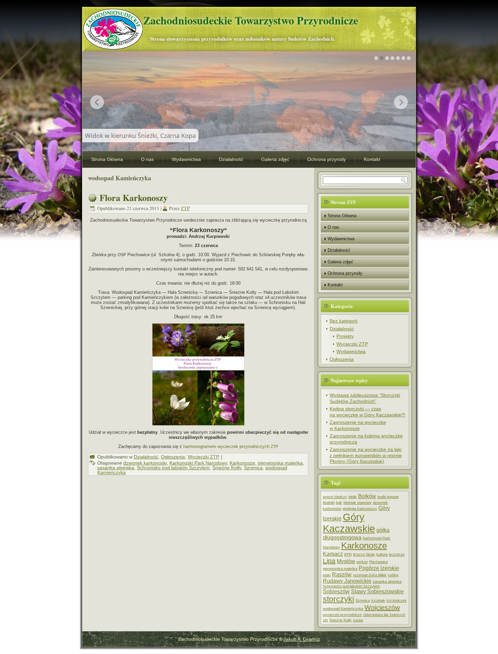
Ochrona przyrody (326, 159)
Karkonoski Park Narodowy (198, 463)
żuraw (358, 620)
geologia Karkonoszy (360, 509)
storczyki (338, 599)
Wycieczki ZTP (203, 456)
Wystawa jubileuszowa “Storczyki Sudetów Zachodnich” (365, 398)
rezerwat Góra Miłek (370, 575)
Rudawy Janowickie (347, 581)
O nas (147, 159)
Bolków (367, 496)
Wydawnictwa (186, 159)
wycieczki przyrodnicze (342, 615)
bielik (353, 497)
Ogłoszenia (173, 456)
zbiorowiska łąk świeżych (384, 615)
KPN (348, 554)
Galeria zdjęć (275, 159)
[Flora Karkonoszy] (198, 374)
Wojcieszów (382, 607)
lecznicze (396, 554)
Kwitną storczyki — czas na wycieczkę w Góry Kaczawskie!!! (367, 411)
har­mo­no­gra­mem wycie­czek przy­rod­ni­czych (230, 446)
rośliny (393, 575)
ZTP (185, 208)
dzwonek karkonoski (145, 463)
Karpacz (333, 554)
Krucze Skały (364, 554)
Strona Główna (107, 159)
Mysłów (346, 561)
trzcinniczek (397, 600)
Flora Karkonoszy (134, 197)
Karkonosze (242, 463)
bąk (339, 502)
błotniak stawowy (358, 502)
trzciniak (378, 600)
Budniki (329, 502)
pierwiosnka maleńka (280, 463)
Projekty (345, 336)
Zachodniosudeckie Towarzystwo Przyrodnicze (250, 20)
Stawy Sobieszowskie (377, 591)
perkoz (362, 562)
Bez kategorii (343, 321)
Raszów (342, 574)
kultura (382, 554)
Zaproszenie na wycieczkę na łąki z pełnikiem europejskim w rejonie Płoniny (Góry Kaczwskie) (366, 455)
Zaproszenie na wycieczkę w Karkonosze (358, 425)
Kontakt (372, 159)
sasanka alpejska (115, 467)
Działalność (231, 159)
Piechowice (378, 562)
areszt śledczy (335, 497)
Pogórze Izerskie (379, 568)
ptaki (327, 575)
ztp (325, 620)
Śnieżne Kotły (226, 467)
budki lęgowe (388, 497)
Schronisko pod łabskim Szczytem (173, 467)
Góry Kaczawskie (349, 522)
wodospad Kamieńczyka (343, 609)
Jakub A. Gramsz (302, 639)
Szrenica (253, 467)
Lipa (329, 561)
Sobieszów (336, 591)
